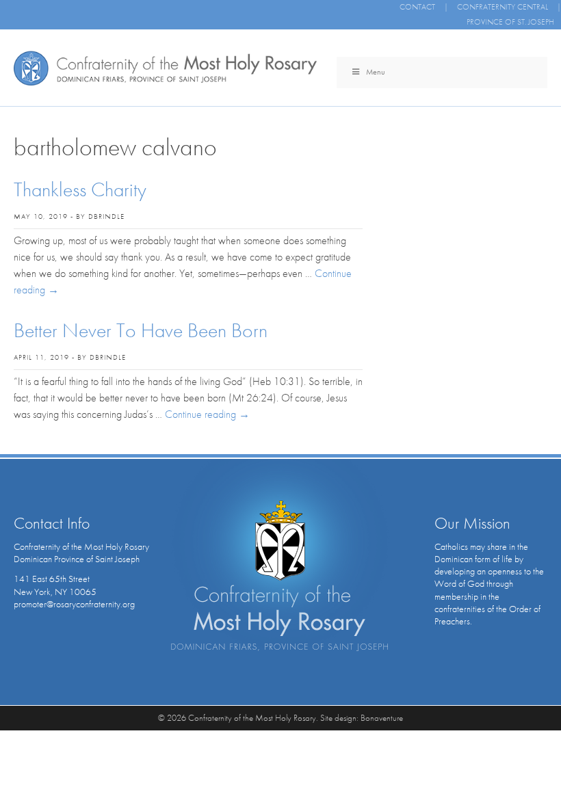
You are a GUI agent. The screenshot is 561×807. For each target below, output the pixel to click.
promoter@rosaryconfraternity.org (74, 604)
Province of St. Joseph (510, 21)
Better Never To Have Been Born (141, 330)
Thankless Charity (80, 189)
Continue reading (207, 414)
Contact (417, 6)
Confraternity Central (502, 6)
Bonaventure (382, 718)
